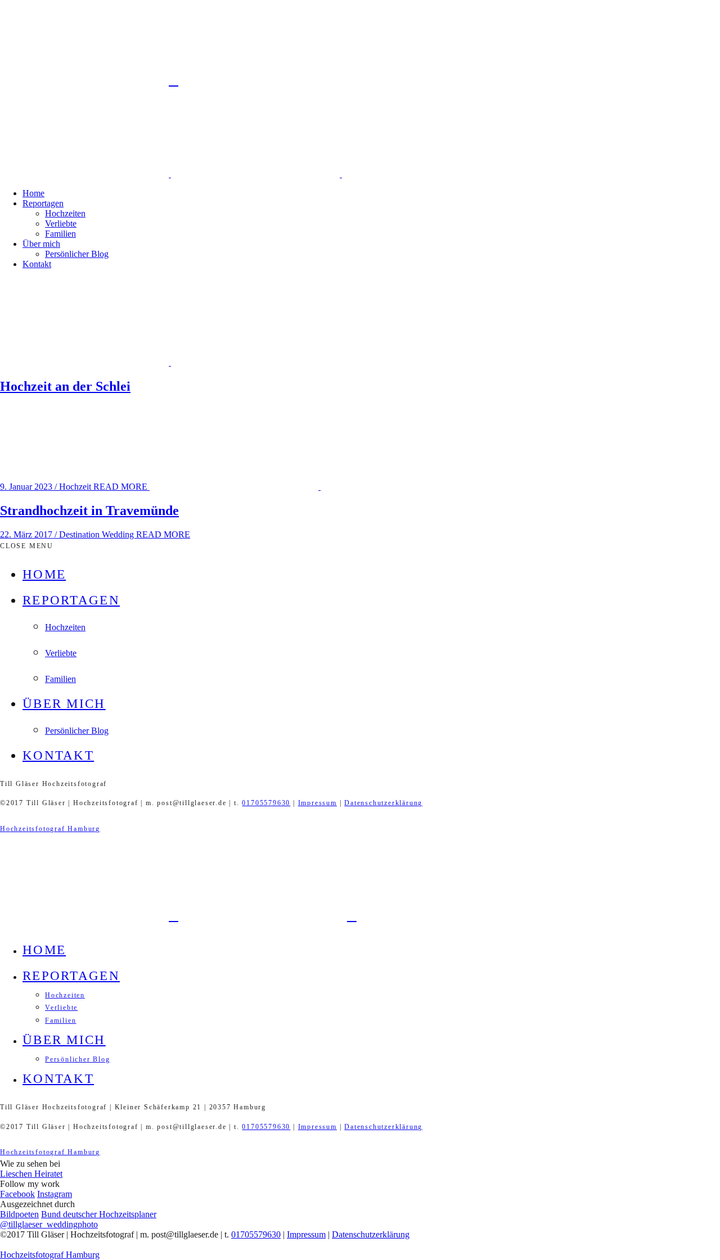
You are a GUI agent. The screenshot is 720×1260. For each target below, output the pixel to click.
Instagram (54, 1194)
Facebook (17, 1194)
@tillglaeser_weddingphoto (49, 1224)
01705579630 (266, 803)
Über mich (41, 244)
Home (33, 193)
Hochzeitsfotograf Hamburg (50, 829)
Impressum (317, 803)
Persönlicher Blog (77, 254)
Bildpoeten (19, 1214)
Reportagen (43, 203)
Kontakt (36, 264)
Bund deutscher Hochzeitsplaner (98, 1214)
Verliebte (60, 223)
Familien (60, 233)
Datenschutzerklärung (383, 803)
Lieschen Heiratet (31, 1173)
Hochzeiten (65, 213)
